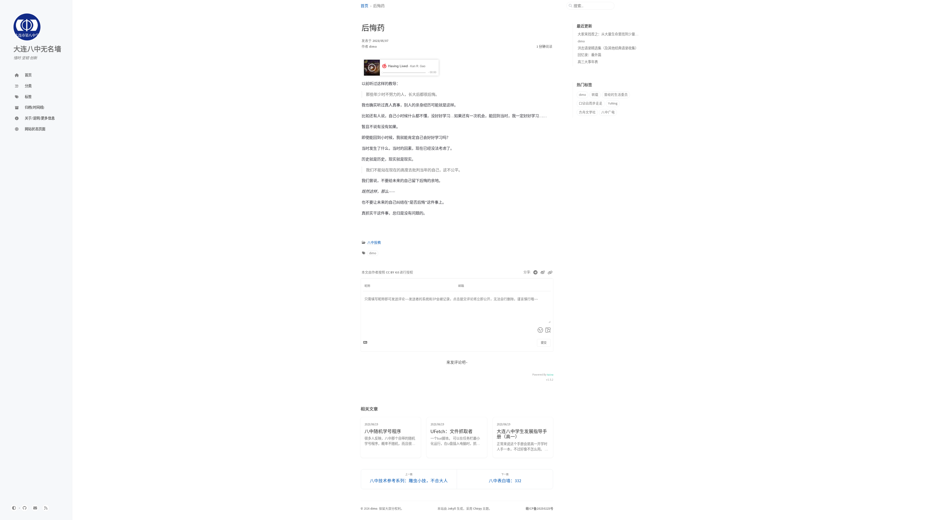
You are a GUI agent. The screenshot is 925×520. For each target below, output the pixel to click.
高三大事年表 (588, 62)
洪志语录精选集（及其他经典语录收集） (608, 48)
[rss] (45, 508)
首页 (364, 5)
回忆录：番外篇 (589, 55)
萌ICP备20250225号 (539, 508)
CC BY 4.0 (393, 272)
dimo (373, 47)
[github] (24, 508)
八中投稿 (374, 242)
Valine (550, 374)
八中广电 (608, 112)
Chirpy (477, 508)
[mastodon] (35, 508)
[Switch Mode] (14, 508)
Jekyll (452, 508)
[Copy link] (550, 272)
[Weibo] (543, 272)
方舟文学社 (587, 112)
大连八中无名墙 (37, 49)
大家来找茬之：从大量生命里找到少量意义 (610, 34)
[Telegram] (535, 272)
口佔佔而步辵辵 (590, 103)
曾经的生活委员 (616, 95)
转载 (595, 95)
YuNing (612, 103)
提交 (544, 342)
